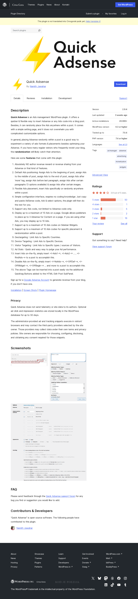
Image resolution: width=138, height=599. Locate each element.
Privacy (14, 567)
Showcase (39, 554)
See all (124, 223)
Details (17, 98)
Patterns (38, 567)
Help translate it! (93, 21)
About (13, 554)
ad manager (112, 151)
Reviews (31, 98)
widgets (123, 167)
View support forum (102, 246)
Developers (63, 562)
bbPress (111, 562)
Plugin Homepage (47, 290)
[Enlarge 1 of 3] (44, 356)
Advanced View (100, 175)
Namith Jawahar (38, 86)
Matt (109, 558)
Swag (85, 567)
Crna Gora (41, 582)
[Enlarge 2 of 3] (83, 356)
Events (85, 558)
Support (123, 98)
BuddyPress (112, 567)
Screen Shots (30, 290)
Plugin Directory (18, 13)
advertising (121, 156)
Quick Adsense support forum (60, 496)
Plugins (38, 562)
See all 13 (123, 144)
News (13, 558)
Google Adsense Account (36, 280)
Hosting (14, 562)
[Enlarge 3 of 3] (83, 407)
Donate (86, 562)
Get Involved (88, 554)
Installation (46, 98)
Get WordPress (125, 5)
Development (65, 98)
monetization (121, 162)
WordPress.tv (65, 567)
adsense (122, 151)
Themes (38, 558)
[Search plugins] (39, 30)
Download (120, 84)
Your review (98, 223)
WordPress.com (114, 554)
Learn (60, 554)
